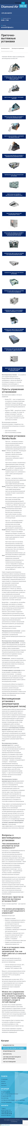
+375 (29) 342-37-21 (6, 1112)
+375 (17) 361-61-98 (6, 1113)
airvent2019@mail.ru (6, 1115)
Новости (3, 1083)
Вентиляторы (7, 1054)
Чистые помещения (9, 1061)
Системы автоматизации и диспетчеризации (12, 1057)
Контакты (3, 1085)
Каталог (3, 1081)
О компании (4, 1079)
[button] (14, 78)
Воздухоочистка (8, 1045)
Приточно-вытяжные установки (13, 1048)
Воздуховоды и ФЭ (9, 1051)
